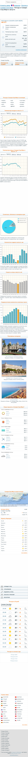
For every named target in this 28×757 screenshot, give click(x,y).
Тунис (4, 716)
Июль (7, 411)
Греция (5, 699)
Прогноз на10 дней (4, 63)
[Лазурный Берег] (14, 398)
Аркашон (3, 523)
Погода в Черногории (5, 745)
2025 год (9, 113)
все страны (24, 724)
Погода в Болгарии (5, 738)
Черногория (6, 720)
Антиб (2, 520)
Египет (5, 701)
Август (8, 413)
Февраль (8, 438)
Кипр (4, 707)
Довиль (2, 525)
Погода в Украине (5, 748)
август (13, 106)
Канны (2, 527)
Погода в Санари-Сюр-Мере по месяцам (14, 97)
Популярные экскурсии (14, 336)
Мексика (19, 711)
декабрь (22, 106)
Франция (17, 5)
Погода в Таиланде (5, 733)
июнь (12, 102)
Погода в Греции (4, 739)
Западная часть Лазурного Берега (14, 378)
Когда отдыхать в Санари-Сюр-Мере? (14, 407)
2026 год (9, 154)
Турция (19, 716)
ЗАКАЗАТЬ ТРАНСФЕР (9, 594)
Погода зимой (14, 654)
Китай (18, 707)
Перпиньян (3, 542)
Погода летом (14, 658)
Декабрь (8, 440)
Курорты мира (5, 5)
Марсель (3, 531)
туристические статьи (16, 753)
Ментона (3, 533)
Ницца (2, 537)
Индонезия (20, 703)
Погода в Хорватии (5, 743)
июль (12, 104)
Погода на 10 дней (14, 601)
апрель (3, 106)
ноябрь (22, 104)
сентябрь (22, 100)
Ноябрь (8, 445)
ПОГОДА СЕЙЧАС (5, 509)
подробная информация (21, 49)
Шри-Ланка (6, 722)
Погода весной (14, 656)
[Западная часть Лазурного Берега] (14, 376)
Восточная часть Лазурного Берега (14, 356)
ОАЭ (4, 714)
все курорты (24, 552)
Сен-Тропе (3, 544)
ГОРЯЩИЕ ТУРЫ (8, 586)
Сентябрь (8, 432)
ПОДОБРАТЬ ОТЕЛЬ (8, 591)
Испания (5, 705)
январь (3, 100)
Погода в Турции (4, 734)
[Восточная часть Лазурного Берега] (14, 355)
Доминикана (20, 699)
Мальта (5, 711)
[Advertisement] (14, 18)
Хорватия (19, 718)
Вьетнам (19, 697)
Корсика (3, 529)
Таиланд (19, 714)
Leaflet (1, 504)
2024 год (14, 113)
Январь (8, 437)
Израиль (19, 701)
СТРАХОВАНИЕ (7, 589)
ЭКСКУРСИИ (7, 597)
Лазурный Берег (14, 399)
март (3, 104)
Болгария (5, 697)
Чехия (18, 720)
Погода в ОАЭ (4, 736)
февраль (4, 102)
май (12, 100)
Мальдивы (19, 709)
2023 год (19, 113)
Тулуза (2, 548)
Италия (19, 705)
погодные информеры (17, 752)
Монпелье (3, 535)
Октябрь (8, 449)
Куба (4, 709)
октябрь (22, 102)
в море (19, 64)
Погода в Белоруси (5, 750)
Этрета (2, 550)
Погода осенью (14, 660)
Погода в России (4, 746)
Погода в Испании (5, 741)
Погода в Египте (4, 731)
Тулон (2, 546)
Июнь (7, 415)
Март (7, 447)
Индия (4, 703)
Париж (2, 540)
